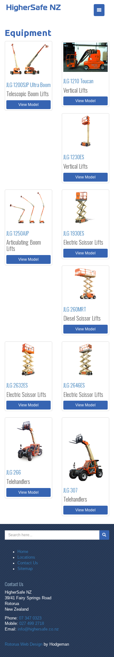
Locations (26, 557)
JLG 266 (13, 472)
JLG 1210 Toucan (78, 81)
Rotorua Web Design (23, 644)
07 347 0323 (30, 618)
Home (22, 551)
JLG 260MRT (74, 309)
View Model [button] (28, 104)
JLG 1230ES (73, 157)
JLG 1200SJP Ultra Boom (28, 85)
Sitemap (25, 569)
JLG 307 (70, 490)
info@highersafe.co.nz (38, 629)
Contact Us (27, 563)
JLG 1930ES (73, 233)
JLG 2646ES (74, 385)
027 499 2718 (31, 623)
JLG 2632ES (17, 385)
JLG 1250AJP (17, 233)
